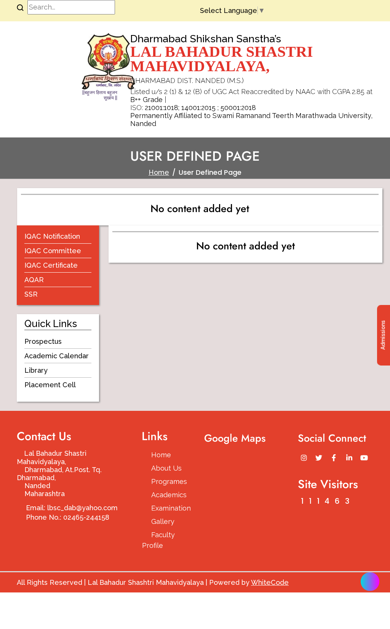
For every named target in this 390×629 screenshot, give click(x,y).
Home (159, 172)
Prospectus (43, 341)
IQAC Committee (52, 251)
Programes (168, 481)
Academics (168, 495)
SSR (31, 294)
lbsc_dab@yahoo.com (82, 508)
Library (36, 370)
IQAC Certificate (51, 265)
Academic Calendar (56, 356)
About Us (166, 468)
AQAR (34, 280)
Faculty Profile (158, 540)
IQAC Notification (52, 236)
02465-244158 (86, 517)
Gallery (162, 521)
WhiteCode (270, 582)
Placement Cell (50, 385)
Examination (168, 508)
